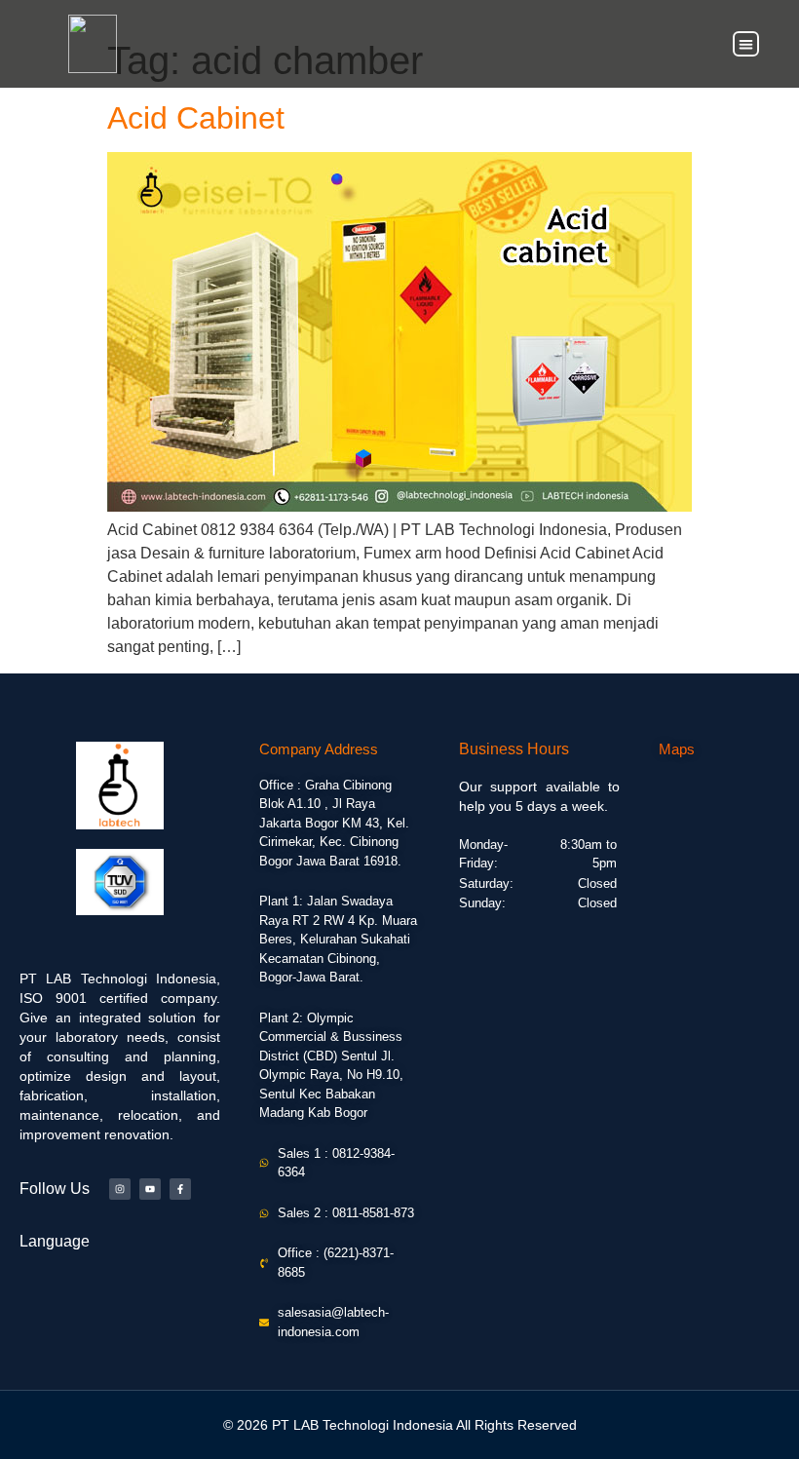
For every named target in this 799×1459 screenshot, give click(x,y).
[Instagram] (120, 1189)
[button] (746, 44)
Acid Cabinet (196, 117)
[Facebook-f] (180, 1189)
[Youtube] (150, 1189)
